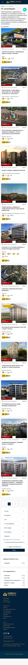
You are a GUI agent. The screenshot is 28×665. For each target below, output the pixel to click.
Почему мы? (6, 600)
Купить (4, 622)
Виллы (4, 618)
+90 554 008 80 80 (7, 636)
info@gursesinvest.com (8, 641)
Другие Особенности (14, 546)
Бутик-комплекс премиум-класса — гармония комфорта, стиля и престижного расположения (13, 132)
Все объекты (6, 605)
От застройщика (7, 611)
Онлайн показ (6, 625)
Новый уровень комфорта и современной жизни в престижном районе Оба (13, 208)
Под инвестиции (7, 612)
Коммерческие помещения (12, 580)
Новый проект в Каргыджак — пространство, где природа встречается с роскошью (11, 92)
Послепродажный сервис (9, 627)
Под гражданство (7, 616)
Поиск (14, 550)
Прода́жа (7, 563)
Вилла (6, 585)
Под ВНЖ (5, 614)
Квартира (7, 575)
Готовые (4, 46)
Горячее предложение (5, 321)
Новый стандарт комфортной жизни (13, 170)
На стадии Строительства (5, 124)
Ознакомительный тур (8, 624)
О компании (6, 598)
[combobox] (14, 511)
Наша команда (6, 601)
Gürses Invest (5, 20)
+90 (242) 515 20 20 (8, 638)
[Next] (18, 503)
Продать (5, 629)
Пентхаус (7, 578)
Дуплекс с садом (9, 583)
